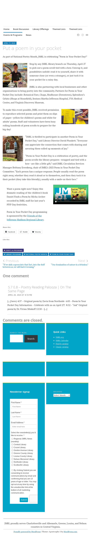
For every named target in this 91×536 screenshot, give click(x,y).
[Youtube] (87, 33)
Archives (57, 392)
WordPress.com (70, 531)
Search (30, 338)
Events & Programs (12, 35)
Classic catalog (62, 347)
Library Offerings (41, 29)
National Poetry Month (36, 254)
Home (6, 29)
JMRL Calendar (62, 340)
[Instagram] (82, 33)
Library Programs (13, 254)
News (28, 35)
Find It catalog (62, 343)
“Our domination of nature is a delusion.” (69, 262)
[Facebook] (78, 33)
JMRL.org (60, 337)
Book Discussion (21, 29)
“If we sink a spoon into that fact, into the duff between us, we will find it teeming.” (24, 263)
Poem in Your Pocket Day (62, 254)
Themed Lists (59, 29)
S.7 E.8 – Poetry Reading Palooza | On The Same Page (39, 289)
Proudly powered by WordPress (27, 531)
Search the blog (18, 333)
